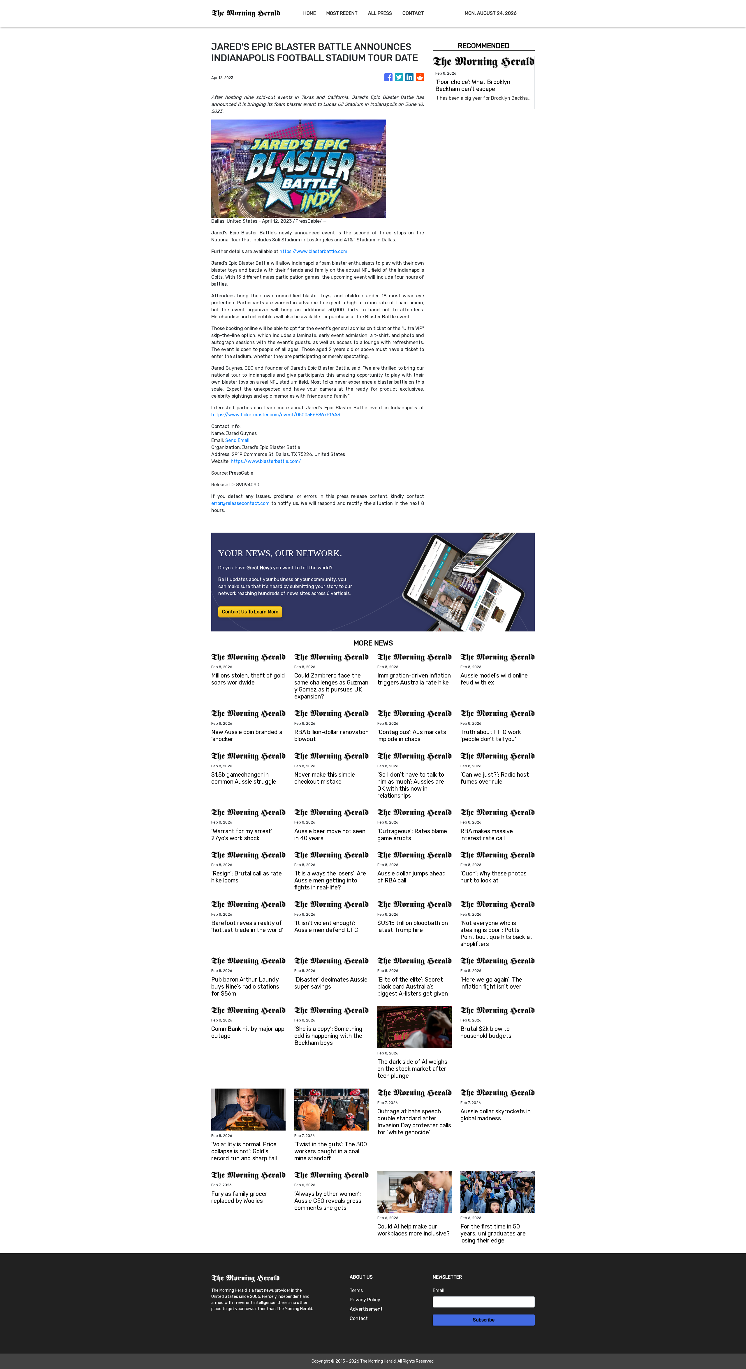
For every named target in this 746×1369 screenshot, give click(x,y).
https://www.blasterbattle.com (313, 251)
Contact (359, 1318)
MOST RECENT (342, 13)
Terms (356, 1290)
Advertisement (366, 1309)
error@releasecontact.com (240, 503)
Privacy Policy (365, 1300)
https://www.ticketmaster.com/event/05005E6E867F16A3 (275, 414)
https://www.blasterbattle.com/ (266, 461)
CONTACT (413, 13)
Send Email (237, 440)
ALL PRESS (380, 13)
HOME (309, 13)
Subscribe (484, 1320)
